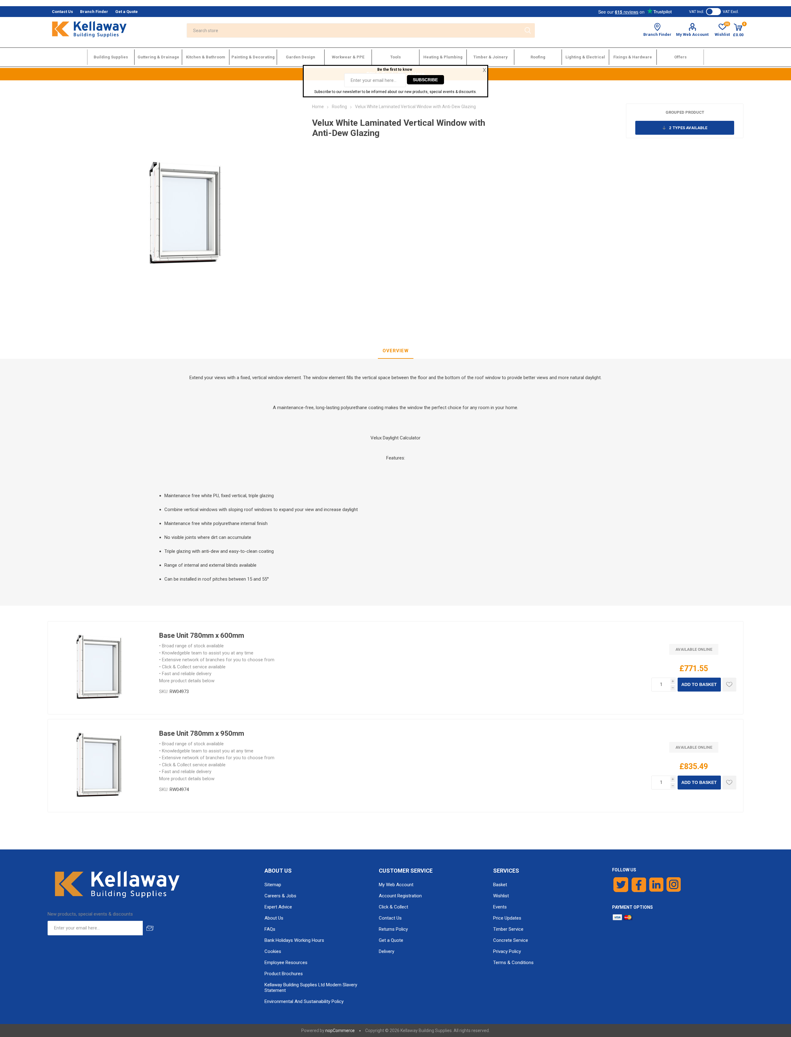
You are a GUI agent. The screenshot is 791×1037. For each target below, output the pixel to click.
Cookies (272, 951)
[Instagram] (674, 884)
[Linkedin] (656, 884)
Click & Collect (393, 907)
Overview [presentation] (396, 350)
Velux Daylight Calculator (395, 438)
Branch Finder (657, 34)
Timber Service (508, 929)
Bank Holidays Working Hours (294, 940)
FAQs (269, 929)
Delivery (386, 951)
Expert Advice (278, 907)
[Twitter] (621, 884)
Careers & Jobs (280, 896)
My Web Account (692, 34)
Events (500, 907)
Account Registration (400, 896)
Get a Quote (391, 940)
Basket (500, 884)
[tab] (395, 351)
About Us (273, 918)
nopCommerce (340, 1030)
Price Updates (507, 918)
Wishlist (501, 896)
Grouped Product (685, 112)
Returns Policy (393, 929)
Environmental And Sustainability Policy (304, 1001)
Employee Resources (285, 962)
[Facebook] (639, 884)
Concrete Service (510, 940)
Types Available (688, 127)
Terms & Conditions (513, 962)
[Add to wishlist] (729, 685)
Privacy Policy (507, 951)
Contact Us (390, 918)
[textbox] (353, 30)
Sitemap (272, 884)
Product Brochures (283, 973)
